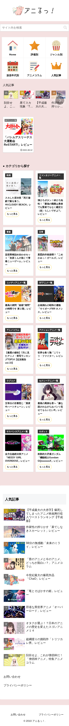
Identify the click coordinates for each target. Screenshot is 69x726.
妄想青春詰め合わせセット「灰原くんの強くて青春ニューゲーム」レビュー (17, 259)
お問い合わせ (12, 676)
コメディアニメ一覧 (16, 282)
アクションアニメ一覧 (49, 330)
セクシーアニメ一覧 (48, 380)
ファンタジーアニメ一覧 (49, 176)
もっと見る (12, 214)
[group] (22, 100)
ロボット (43, 431)
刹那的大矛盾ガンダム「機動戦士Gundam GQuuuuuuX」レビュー (50, 457)
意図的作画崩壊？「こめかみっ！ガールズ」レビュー (50, 258)
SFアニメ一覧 (45, 282)
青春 (9, 232)
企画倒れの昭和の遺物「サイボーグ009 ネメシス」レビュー (50, 308)
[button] (65, 28)
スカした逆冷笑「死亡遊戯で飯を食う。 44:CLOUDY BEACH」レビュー (18, 202)
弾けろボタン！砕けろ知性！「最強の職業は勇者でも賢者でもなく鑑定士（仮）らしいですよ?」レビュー (50, 207)
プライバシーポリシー (18, 685)
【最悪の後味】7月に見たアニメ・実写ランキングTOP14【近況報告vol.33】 (17, 357)
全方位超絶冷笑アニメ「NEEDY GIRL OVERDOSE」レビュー (17, 457)
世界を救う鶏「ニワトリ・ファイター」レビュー (50, 356)
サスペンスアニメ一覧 (17, 431)
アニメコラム (13, 330)
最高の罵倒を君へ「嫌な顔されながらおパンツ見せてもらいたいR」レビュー (50, 408)
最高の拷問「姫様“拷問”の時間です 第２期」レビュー (18, 308)
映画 (9, 175)
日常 (41, 232)
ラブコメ (11, 380)
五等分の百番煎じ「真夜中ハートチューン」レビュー (17, 406)
